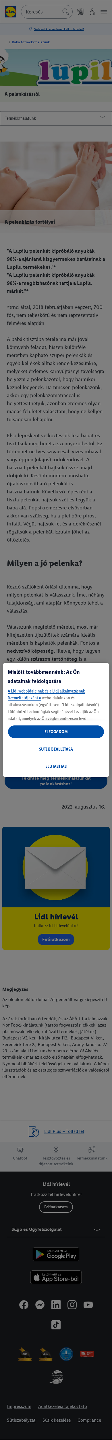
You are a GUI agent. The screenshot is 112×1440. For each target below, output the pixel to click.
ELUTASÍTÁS (56, 766)
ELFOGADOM (56, 731)
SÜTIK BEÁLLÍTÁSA (56, 749)
